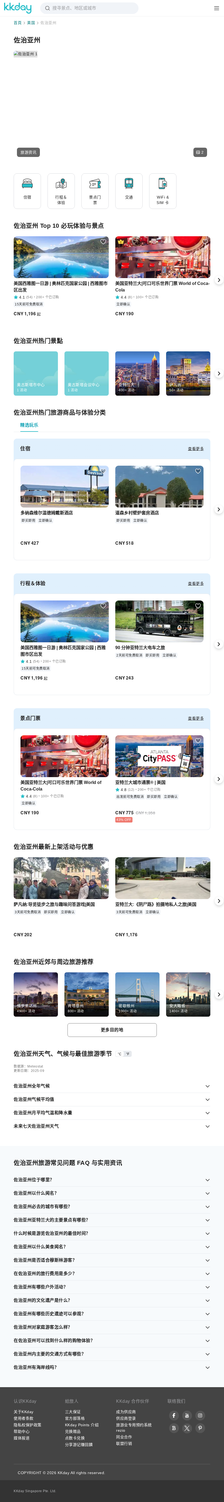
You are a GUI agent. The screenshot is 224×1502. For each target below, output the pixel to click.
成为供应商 (126, 1412)
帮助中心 (22, 1431)
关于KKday (24, 1412)
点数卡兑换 (75, 1438)
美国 (31, 23)
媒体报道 (22, 1438)
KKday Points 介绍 (82, 1425)
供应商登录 (126, 1418)
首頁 (18, 23)
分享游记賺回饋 (79, 1444)
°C (120, 1054)
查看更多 (196, 449)
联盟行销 (124, 1443)
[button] (28, 152)
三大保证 (73, 1412)
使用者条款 (24, 1418)
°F (127, 1054)
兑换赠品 (73, 1431)
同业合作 (124, 1437)
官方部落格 (75, 1418)
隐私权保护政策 (28, 1425)
